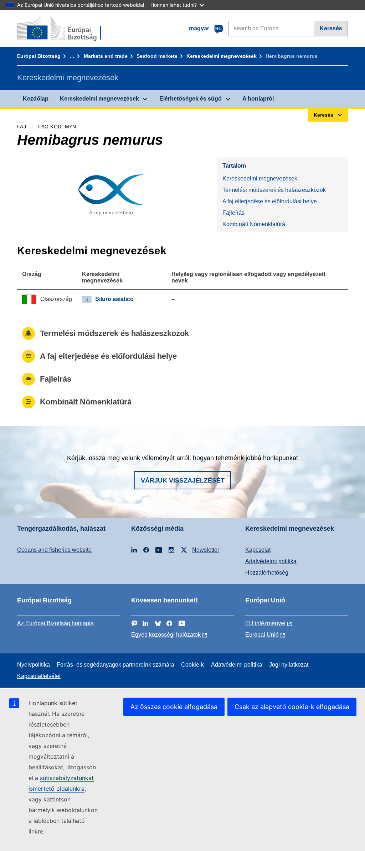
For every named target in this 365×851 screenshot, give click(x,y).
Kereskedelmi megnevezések (221, 56)
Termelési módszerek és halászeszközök (274, 190)
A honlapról (258, 99)
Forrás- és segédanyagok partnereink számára (115, 665)
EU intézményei (265, 623)
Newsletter (205, 550)
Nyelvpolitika (33, 665)
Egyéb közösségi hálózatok (166, 635)
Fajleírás (233, 213)
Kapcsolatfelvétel (39, 676)
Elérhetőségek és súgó (190, 99)
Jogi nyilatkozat (288, 665)
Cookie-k (192, 665)
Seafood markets (157, 56)
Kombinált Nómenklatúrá (253, 224)
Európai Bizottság (39, 56)
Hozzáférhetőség (266, 573)
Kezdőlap (35, 99)
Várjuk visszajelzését (183, 480)
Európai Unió (262, 635)
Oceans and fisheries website (54, 550)
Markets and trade (106, 56)
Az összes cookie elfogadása (173, 706)
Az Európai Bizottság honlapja (55, 623)
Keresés (331, 28)
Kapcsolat (258, 550)
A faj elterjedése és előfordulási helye (269, 201)
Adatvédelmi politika (271, 561)
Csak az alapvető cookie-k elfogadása (292, 706)
